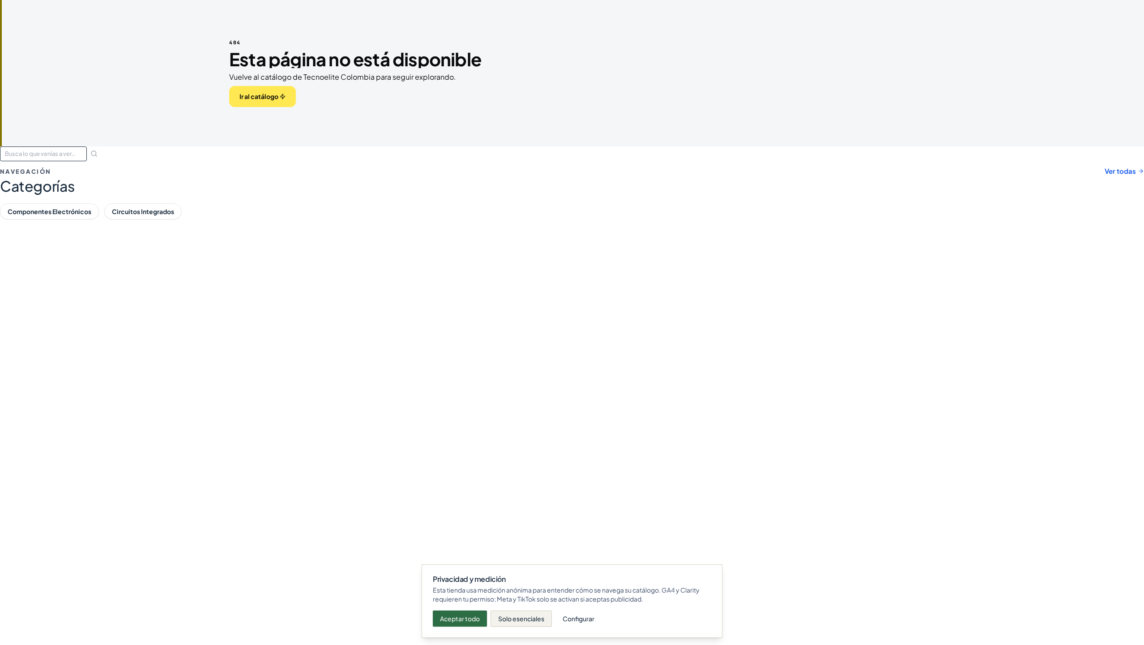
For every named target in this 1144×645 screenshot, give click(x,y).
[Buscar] (94, 153)
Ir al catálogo (258, 96)
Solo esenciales (521, 619)
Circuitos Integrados (143, 211)
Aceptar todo (460, 619)
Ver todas (1120, 171)
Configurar (578, 619)
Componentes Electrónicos (49, 211)
